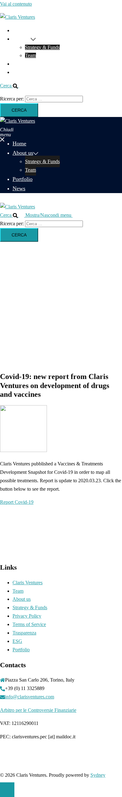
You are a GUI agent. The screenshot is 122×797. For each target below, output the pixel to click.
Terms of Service (29, 624)
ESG (17, 641)
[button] (12, 85)
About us (22, 38)
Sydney (97, 775)
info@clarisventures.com (29, 696)
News (18, 72)
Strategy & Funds (42, 47)
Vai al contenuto (16, 4)
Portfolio (21, 63)
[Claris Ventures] (17, 17)
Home (19, 30)
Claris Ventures (28, 582)
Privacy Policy (27, 616)
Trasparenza (24, 632)
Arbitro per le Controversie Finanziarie (38, 710)
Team (30, 55)
